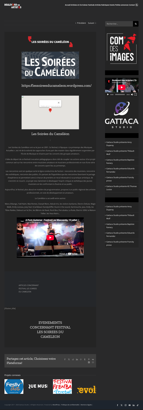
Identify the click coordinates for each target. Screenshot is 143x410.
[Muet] (132, 94)
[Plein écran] (136, 94)
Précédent (81, 23)
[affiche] (50, 52)
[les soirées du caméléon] (50, 37)
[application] (122, 87)
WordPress (56, 405)
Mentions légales (86, 405)
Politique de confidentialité (70, 405)
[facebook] (50, 140)
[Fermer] (58, 102)
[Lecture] (108, 94)
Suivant (91, 23)
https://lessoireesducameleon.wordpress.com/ (57, 85)
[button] (136, 4)
